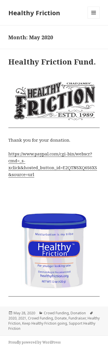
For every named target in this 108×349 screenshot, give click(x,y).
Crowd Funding (56, 313)
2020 (12, 318)
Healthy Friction (34, 12)
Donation (78, 313)
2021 (22, 318)
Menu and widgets (94, 18)
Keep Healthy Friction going (44, 323)
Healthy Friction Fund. (52, 61)
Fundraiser (77, 318)
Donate (61, 318)
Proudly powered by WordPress (34, 342)
